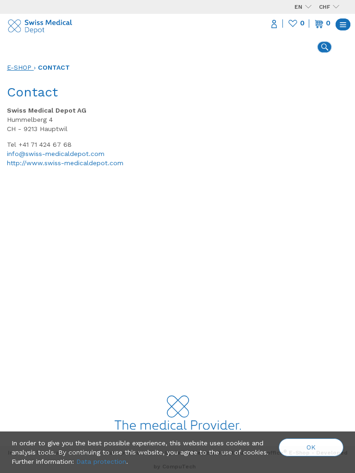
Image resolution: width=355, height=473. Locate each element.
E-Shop (19, 67)
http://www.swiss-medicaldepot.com (65, 163)
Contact (54, 67)
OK (311, 447)
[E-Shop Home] (40, 24)
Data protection (101, 461)
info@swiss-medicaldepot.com (55, 153)
